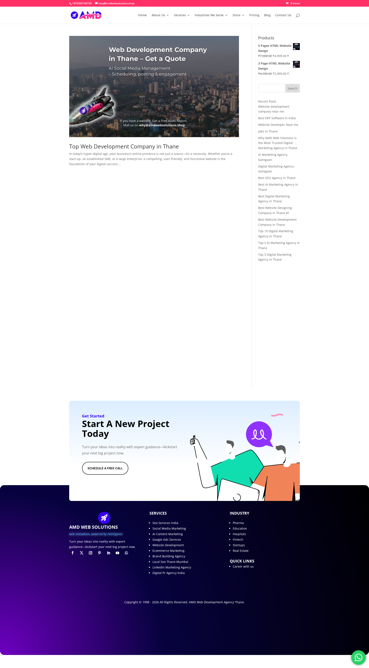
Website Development (168, 545)
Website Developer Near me (278, 125)
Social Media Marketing (169, 528)
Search (292, 88)
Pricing (254, 15)
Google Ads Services (166, 539)
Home (142, 15)
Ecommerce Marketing (168, 551)
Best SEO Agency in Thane (277, 178)
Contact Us (283, 15)
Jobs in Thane (268, 131)
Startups (239, 545)
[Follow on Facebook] (72, 552)
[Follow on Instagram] (90, 552)
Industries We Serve (209, 15)
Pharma (238, 523)
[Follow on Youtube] (117, 552)
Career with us (243, 566)
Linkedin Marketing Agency (171, 567)
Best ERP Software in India (277, 118)
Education (240, 528)
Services (180, 15)
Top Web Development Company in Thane (124, 146)
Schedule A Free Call (105, 468)
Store (236, 15)
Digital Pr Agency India (168, 573)
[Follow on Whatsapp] (126, 552)
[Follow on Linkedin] (108, 552)
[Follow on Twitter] (81, 552)
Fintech (238, 539)
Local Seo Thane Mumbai (170, 562)
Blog (267, 15)
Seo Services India (165, 523)
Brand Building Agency (168, 556)
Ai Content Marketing (167, 534)
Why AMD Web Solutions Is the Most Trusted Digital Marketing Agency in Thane (277, 143)
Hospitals (239, 534)
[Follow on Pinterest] (99, 552)
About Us (158, 15)
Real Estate (241, 551)
